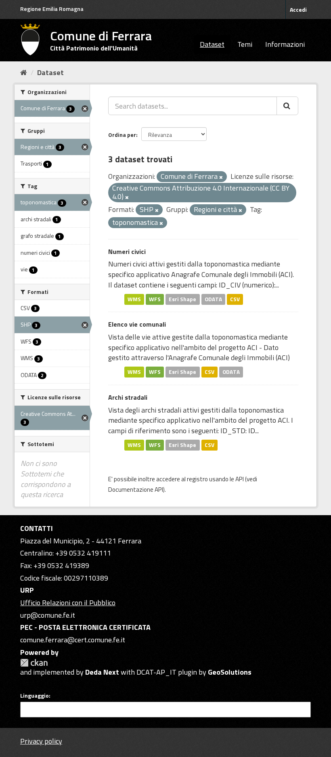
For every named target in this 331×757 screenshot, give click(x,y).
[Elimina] (221, 177)
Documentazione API (135, 489)
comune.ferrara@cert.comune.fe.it (72, 639)
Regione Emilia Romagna (52, 8)
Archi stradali (127, 397)
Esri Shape (182, 299)
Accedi (298, 9)
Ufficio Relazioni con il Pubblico (67, 602)
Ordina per (122, 134)
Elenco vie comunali (137, 324)
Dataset (212, 44)
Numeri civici (127, 251)
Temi (244, 44)
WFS (155, 299)
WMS (134, 299)
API (239, 479)
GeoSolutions (229, 672)
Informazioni (285, 44)
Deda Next (102, 672)
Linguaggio (34, 696)
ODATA (213, 299)
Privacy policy (41, 741)
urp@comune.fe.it (47, 615)
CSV (235, 299)
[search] (287, 105)
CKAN (34, 662)
